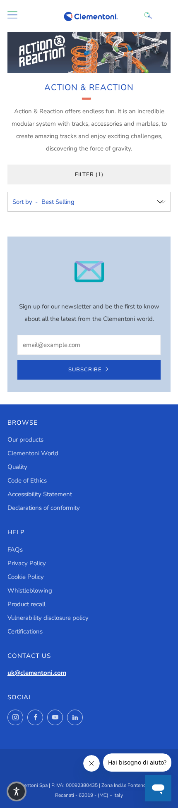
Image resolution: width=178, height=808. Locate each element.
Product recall (26, 604)
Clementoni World (32, 453)
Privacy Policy (26, 563)
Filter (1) (89, 174)
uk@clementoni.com (36, 673)
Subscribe (85, 369)
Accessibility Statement (39, 494)
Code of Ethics (27, 480)
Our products (25, 439)
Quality (17, 467)
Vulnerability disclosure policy (48, 618)
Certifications (25, 631)
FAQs (15, 549)
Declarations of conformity (43, 508)
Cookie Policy (25, 577)
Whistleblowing (29, 590)
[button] (16, 791)
